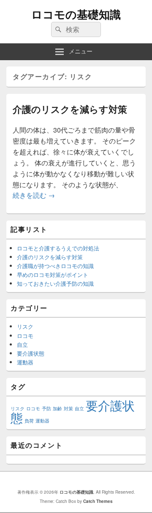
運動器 (25, 362)
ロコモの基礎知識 (76, 14)
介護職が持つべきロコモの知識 (55, 266)
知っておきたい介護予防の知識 (55, 283)
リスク (25, 326)
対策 (68, 408)
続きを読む (34, 195)
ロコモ (25, 336)
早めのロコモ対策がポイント (52, 275)
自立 (22, 344)
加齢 (57, 408)
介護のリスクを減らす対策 (70, 109)
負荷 (29, 420)
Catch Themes (98, 501)
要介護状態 (30, 353)
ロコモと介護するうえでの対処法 (58, 248)
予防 (46, 408)
